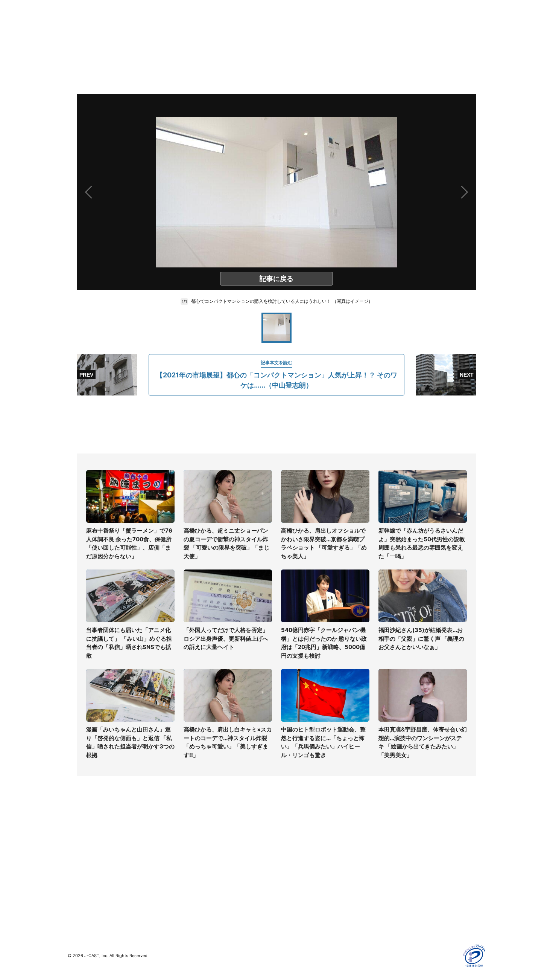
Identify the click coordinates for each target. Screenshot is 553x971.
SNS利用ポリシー (402, 856)
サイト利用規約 (399, 845)
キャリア (78, 878)
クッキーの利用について (410, 878)
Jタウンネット (189, 893)
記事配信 (391, 899)
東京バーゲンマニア (196, 882)
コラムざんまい (86, 845)
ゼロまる (182, 904)
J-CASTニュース (192, 834)
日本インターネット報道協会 (415, 921)
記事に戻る (276, 278)
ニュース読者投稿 (297, 867)
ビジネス (78, 889)
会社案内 (287, 834)
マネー (76, 867)
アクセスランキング (91, 899)
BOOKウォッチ (190, 871)
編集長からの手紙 (297, 878)
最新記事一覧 (83, 834)
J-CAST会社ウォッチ (197, 856)
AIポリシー (394, 867)
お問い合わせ (292, 856)
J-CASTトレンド (192, 845)
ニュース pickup (87, 856)
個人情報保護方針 (402, 834)
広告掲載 (391, 889)
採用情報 (287, 845)
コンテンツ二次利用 (404, 910)
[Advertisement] (276, 424)
